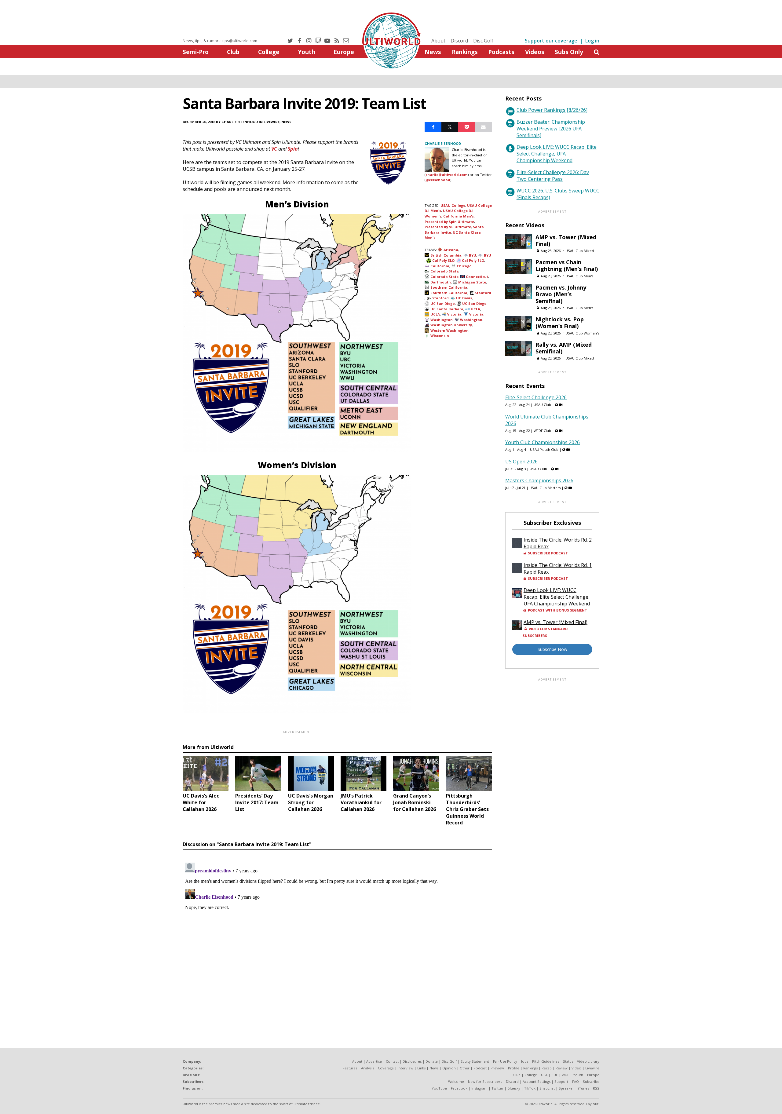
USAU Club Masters (545, 487)
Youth (306, 52)
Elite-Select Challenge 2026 (536, 397)
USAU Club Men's (579, 276)
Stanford (483, 292)
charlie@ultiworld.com (447, 174)
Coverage (386, 1068)
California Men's (458, 216)
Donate (432, 1061)
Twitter (497, 1088)
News (433, 52)
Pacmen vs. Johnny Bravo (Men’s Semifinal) (560, 294)
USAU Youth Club (544, 449)
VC (274, 148)
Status (568, 1061)
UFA (544, 1074)
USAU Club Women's (582, 333)
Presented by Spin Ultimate (449, 221)
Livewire (272, 121)
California (439, 266)
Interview (405, 1068)
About (438, 40)
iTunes (583, 1088)
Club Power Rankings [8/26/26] (552, 110)
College (269, 52)
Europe (344, 52)
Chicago (464, 266)
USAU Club (542, 404)
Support (561, 1081)
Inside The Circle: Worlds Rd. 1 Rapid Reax (558, 568)
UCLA (475, 309)
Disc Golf (483, 40)
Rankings (465, 52)
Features (350, 1068)
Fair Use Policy (505, 1061)
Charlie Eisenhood (239, 121)
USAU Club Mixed (579, 250)
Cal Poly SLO (443, 260)
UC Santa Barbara (446, 309)
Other (465, 1068)
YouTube (439, 1088)
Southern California (448, 287)
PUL (554, 1074)
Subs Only (569, 52)
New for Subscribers (485, 1081)
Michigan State (472, 282)
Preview (497, 1068)
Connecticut (477, 276)
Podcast (480, 1068)
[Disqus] (337, 936)
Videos (534, 52)
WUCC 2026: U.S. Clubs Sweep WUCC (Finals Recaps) (558, 194)
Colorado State (444, 271)
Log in (592, 40)
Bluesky (513, 1088)
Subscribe (591, 1081)
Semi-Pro (196, 52)
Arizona (451, 249)
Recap (547, 1068)
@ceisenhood (438, 179)
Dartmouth (440, 282)
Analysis (367, 1068)
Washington (441, 319)
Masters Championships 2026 (539, 480)
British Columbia (446, 255)
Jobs (524, 1061)
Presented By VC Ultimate (448, 227)
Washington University (451, 325)
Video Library (588, 1061)
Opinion (449, 1068)
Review (562, 1068)
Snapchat (547, 1088)
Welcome (456, 1081)
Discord (459, 40)
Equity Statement (475, 1061)
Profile (513, 1068)
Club (233, 52)
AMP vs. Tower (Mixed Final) (565, 240)
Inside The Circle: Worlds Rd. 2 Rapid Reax (558, 543)
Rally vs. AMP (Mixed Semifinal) (563, 348)
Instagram (479, 1088)
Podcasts (501, 52)
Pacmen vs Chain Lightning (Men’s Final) (566, 265)
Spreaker (566, 1088)
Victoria (454, 314)
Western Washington (449, 330)
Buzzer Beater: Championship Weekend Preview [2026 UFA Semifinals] (551, 129)
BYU (472, 255)
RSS (596, 1088)
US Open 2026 (521, 461)
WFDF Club (542, 430)
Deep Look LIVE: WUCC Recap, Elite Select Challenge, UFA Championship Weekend (557, 154)
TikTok (529, 1088)
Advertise (374, 1061)
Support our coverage (551, 40)
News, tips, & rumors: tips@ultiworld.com (220, 40)
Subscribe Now (552, 649)
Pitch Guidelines (545, 1061)
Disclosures (412, 1061)
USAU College (452, 205)
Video (576, 1068)
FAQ (575, 1081)
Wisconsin (439, 335)
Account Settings (536, 1081)
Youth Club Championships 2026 (542, 442)
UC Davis (464, 298)
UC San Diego (442, 303)
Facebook (459, 1088)
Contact (392, 1061)
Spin (293, 148)
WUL (565, 1074)
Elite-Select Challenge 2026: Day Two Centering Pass (553, 175)
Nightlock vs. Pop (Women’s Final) (559, 323)
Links (421, 1068)
